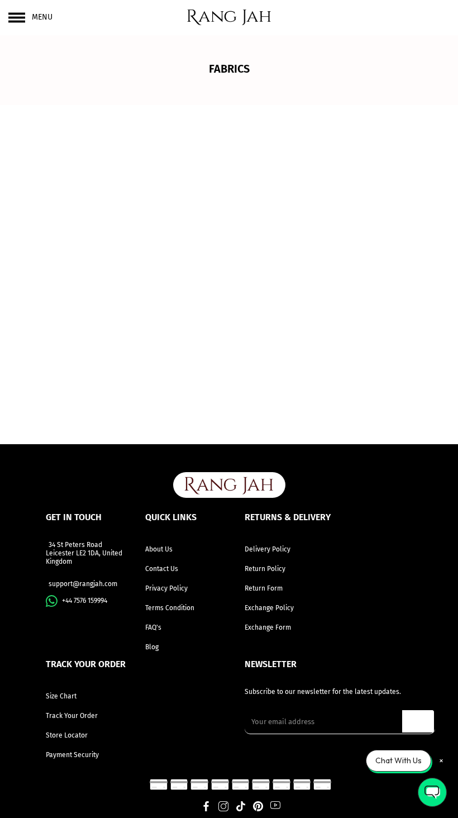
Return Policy (265, 569)
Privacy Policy (166, 588)
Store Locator (67, 735)
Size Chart (61, 696)
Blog (152, 647)
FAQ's (153, 627)
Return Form (264, 588)
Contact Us (161, 569)
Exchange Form (268, 627)
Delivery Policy (267, 549)
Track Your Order (72, 716)
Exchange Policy (269, 608)
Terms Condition (169, 608)
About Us (159, 549)
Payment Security (72, 755)
